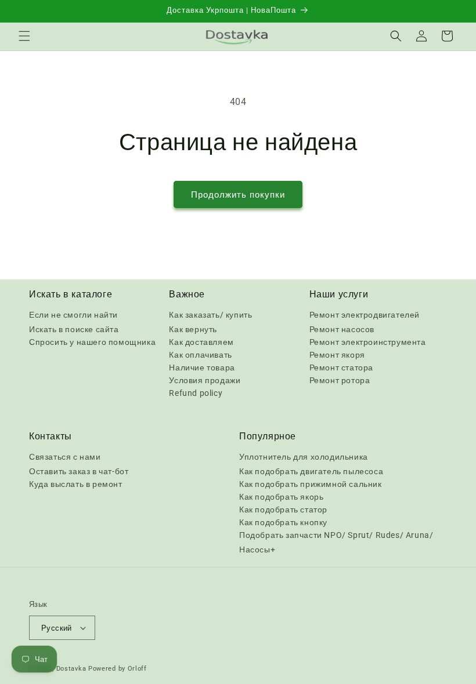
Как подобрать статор (283, 509)
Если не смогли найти (73, 314)
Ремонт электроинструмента (367, 342)
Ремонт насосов (341, 329)
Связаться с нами (65, 456)
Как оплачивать (200, 354)
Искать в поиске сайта (74, 329)
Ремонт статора (341, 367)
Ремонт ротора (339, 380)
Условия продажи (204, 380)
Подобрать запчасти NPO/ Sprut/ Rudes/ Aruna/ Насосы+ (336, 542)
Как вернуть (193, 329)
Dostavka (71, 668)
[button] (24, 36)
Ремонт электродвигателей (364, 314)
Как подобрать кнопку (283, 522)
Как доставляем (201, 342)
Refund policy (195, 393)
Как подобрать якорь (281, 496)
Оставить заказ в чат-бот (78, 471)
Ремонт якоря (337, 354)
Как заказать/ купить (210, 314)
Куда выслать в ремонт (75, 484)
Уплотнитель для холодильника (303, 456)
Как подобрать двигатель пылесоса (311, 471)
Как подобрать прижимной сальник (310, 484)
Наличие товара (202, 367)
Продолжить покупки (238, 195)
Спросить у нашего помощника (92, 342)
